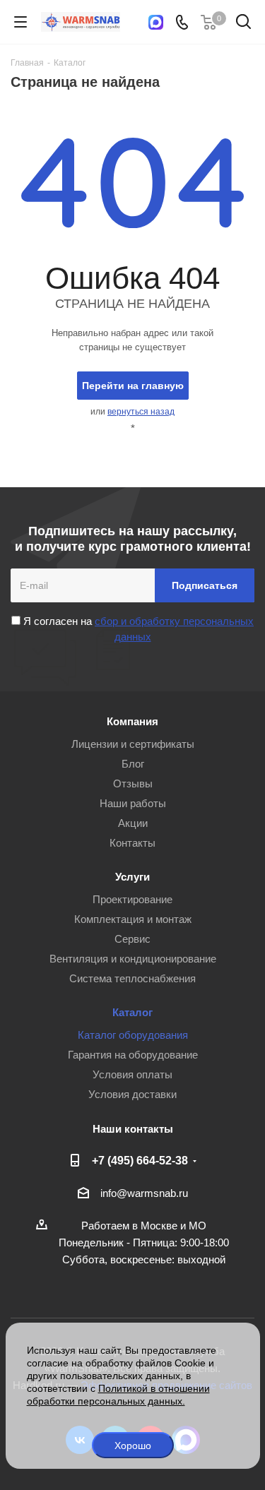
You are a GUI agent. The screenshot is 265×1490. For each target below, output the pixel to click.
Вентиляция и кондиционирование (132, 959)
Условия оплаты (132, 1074)
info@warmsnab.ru (144, 1193)
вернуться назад (141, 412)
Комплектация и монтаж (133, 919)
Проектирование (132, 899)
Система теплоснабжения (132, 978)
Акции (133, 823)
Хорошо (132, 1445)
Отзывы (133, 783)
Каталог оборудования (133, 1035)
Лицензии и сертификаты (132, 744)
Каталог (132, 1012)
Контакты (132, 843)
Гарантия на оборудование (133, 1055)
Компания (132, 721)
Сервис (132, 939)
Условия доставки (132, 1094)
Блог (133, 764)
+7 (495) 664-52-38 (140, 1160)
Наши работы (133, 803)
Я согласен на (137, 629)
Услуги (132, 877)
